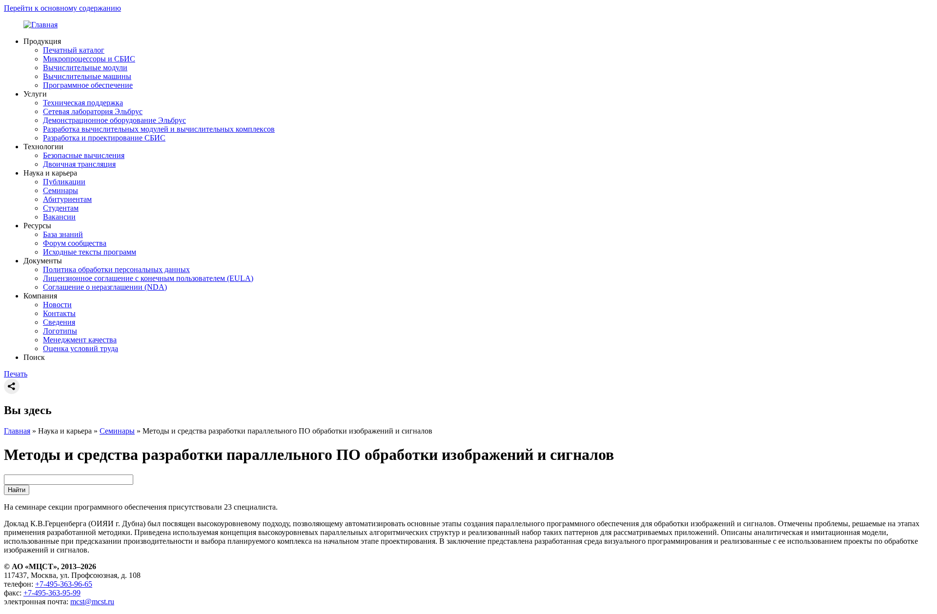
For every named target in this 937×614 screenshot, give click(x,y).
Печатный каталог (73, 50)
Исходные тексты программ (89, 252)
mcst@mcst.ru (92, 601)
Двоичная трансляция (79, 164)
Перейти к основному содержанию (62, 8)
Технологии (43, 146)
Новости (57, 304)
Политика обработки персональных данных (116, 269)
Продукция (42, 41)
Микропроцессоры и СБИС (89, 59)
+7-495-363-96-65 (63, 584)
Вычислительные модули (85, 67)
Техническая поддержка (83, 103)
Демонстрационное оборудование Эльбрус (114, 120)
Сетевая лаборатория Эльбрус (93, 111)
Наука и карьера (50, 173)
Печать (15, 374)
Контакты (59, 313)
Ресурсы (37, 225)
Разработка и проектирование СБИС (104, 138)
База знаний (63, 234)
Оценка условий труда (80, 348)
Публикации (64, 182)
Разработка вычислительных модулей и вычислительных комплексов (159, 129)
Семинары (60, 190)
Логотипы (60, 331)
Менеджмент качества (80, 340)
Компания (40, 296)
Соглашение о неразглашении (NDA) (105, 287)
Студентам (61, 208)
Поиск (34, 357)
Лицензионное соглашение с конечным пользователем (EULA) (148, 278)
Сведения (59, 322)
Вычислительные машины (87, 76)
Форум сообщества (74, 243)
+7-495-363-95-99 (52, 593)
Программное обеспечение (88, 85)
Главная (17, 431)
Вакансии (59, 217)
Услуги (35, 94)
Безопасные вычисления (83, 155)
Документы (42, 261)
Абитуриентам (67, 199)
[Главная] (40, 24)
